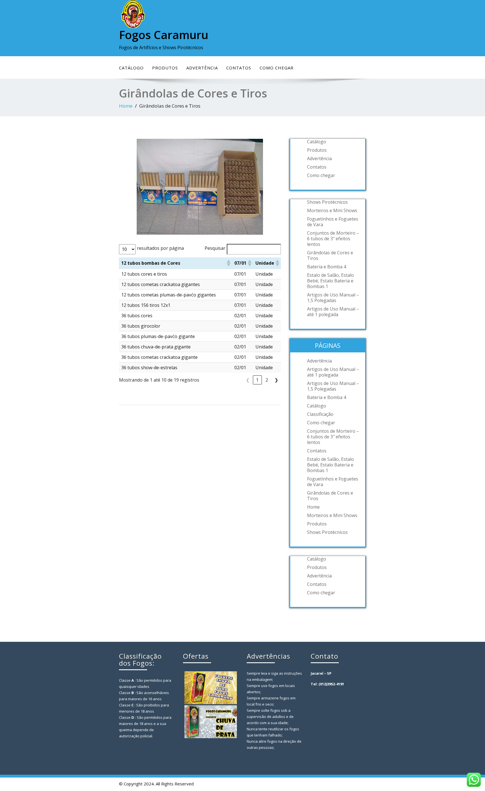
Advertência (202, 68)
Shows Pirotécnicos (327, 202)
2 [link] (267, 380)
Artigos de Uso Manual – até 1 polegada (333, 311)
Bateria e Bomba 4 (326, 266)
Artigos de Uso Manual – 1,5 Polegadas (333, 297)
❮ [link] (248, 380)
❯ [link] (276, 380)
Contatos (238, 68)
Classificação (320, 414)
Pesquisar (215, 248)
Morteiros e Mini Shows (332, 210)
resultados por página (160, 248)
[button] (228, 263)
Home (125, 106)
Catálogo (131, 68)
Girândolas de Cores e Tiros (330, 255)
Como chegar (277, 68)
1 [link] (257, 380)
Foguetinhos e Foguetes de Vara (332, 221)
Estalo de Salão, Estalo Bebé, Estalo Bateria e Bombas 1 (330, 280)
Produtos (165, 68)
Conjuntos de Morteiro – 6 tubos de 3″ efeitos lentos (333, 238)
